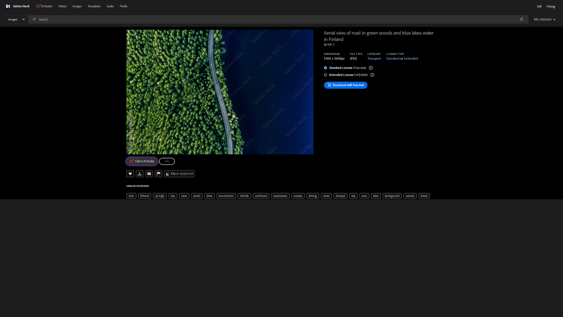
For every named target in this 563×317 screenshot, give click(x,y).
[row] (131, 195)
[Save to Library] (130, 173)
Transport (374, 58)
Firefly (123, 6)
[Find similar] (522, 19)
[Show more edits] (167, 161)
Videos (62, 6)
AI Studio (46, 6)
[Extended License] (372, 74)
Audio (110, 6)
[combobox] (278, 19)
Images (77, 6)
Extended (411, 58)
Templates (94, 6)
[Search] (34, 19)
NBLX (331, 44)
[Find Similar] (149, 173)
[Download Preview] (139, 173)
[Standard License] (371, 67)
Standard (392, 58)
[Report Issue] (158, 173)
